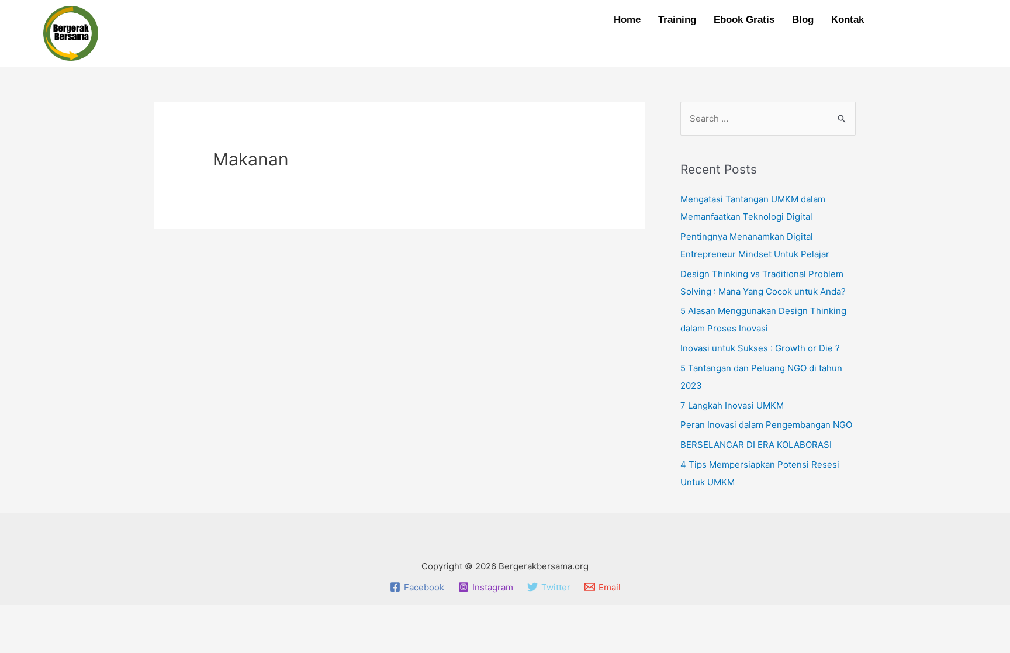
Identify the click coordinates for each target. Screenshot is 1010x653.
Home (627, 19)
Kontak (847, 19)
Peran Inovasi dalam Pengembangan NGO (766, 424)
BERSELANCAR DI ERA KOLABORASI (756, 444)
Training (677, 19)
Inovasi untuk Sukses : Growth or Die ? (760, 348)
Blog (803, 19)
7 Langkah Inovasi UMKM (732, 405)
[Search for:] (768, 118)
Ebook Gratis (744, 19)
